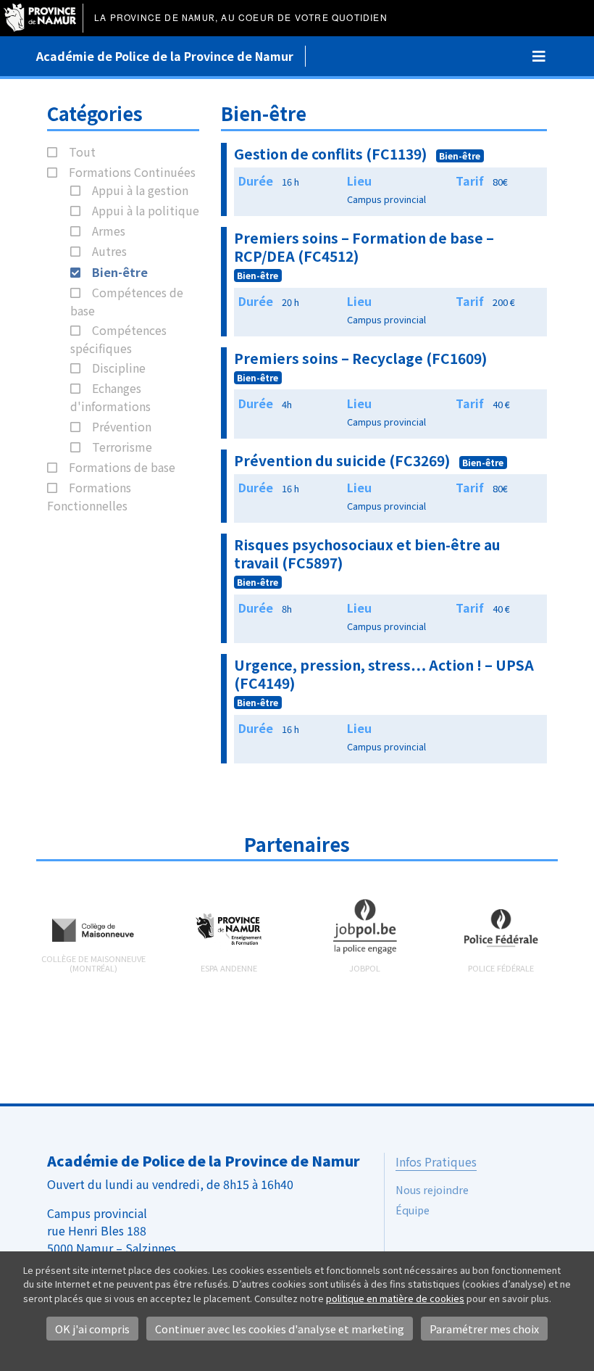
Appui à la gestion (140, 190)
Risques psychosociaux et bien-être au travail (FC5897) (367, 553)
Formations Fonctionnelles (89, 496)
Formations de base (122, 467)
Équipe (413, 1209)
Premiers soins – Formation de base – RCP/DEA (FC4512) (364, 247)
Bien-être (120, 272)
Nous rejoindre (432, 1189)
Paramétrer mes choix (484, 1328)
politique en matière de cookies (395, 1298)
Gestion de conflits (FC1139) (330, 154)
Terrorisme (122, 446)
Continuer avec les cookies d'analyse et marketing (279, 1328)
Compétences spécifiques (118, 339)
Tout (82, 151)
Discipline (119, 367)
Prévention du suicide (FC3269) (342, 460)
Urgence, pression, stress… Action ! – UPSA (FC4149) (384, 674)
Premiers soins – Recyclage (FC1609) (361, 358)
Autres (109, 251)
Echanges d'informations (110, 397)
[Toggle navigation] (539, 56)
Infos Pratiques (436, 1161)
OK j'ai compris (92, 1328)
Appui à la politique (145, 210)
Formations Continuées (132, 172)
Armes (108, 230)
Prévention (121, 426)
